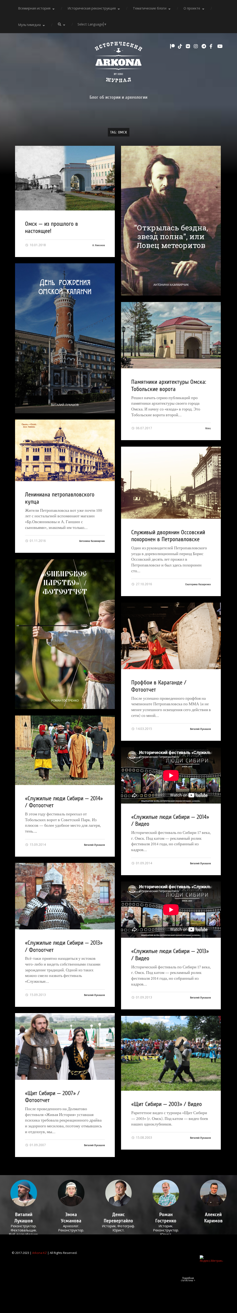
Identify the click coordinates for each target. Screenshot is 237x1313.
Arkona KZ (39, 1253)
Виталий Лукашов (65, 405)
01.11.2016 (37, 540)
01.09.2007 (37, 1145)
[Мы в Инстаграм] (196, 46)
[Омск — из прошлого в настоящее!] (65, 178)
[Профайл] (23, 1193)
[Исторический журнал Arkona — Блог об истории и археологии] (118, 63)
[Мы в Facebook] (212, 46)
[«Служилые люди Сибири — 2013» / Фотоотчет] (65, 896)
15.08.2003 (143, 1137)
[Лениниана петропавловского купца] (65, 450)
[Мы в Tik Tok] (181, 46)
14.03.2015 (143, 728)
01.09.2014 (143, 863)
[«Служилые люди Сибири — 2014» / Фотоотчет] (65, 750)
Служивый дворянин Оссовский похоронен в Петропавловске (168, 536)
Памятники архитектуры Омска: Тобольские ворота (168, 385)
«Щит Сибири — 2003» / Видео (166, 1104)
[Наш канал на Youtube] (220, 46)
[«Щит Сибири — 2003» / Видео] (171, 1053)
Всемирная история (34, 8)
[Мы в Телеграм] (204, 46)
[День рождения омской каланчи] (65, 338)
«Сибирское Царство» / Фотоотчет (65, 582)
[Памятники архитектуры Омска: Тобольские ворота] (171, 335)
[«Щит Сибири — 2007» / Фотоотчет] (65, 1046)
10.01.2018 (37, 245)
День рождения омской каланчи (64, 287)
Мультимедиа (29, 24)
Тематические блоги (149, 8)
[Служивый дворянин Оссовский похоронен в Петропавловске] (171, 483)
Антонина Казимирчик (171, 284)
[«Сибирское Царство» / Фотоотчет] (65, 634)
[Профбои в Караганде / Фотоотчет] (171, 636)
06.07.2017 (143, 428)
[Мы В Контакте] (188, 46)
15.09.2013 (37, 994)
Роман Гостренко (65, 700)
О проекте (192, 8)
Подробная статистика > (188, 1279)
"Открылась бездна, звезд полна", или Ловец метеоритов (171, 236)
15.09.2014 (37, 844)
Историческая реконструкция (92, 8)
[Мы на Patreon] (173, 46)
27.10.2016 (143, 584)
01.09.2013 (143, 997)
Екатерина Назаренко (198, 584)
